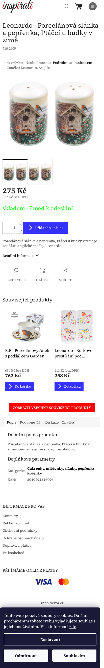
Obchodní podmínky (20, 530)
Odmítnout (26, 655)
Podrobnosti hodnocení (72, 62)
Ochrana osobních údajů (23, 538)
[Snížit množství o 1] (20, 231)
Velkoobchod (13, 552)
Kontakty (10, 515)
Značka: (28, 67)
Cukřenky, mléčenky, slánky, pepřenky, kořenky (61, 471)
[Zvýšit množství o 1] (20, 225)
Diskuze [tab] (52, 422)
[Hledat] (66, 6)
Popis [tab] (11, 422)
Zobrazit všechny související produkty (52, 407)
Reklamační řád (16, 523)
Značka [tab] (68, 422)
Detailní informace (18, 255)
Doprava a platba (17, 545)
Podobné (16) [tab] (31, 422)
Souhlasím (74, 655)
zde (72, 626)
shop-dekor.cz (52, 602)
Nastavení (50, 639)
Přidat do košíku (49, 227)
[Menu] (93, 6)
